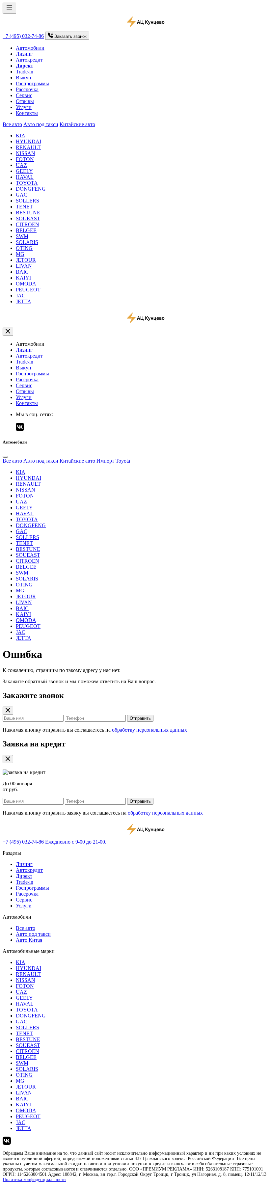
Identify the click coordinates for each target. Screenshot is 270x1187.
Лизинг (24, 54)
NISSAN (25, 153)
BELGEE (26, 230)
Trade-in (24, 71)
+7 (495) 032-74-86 (23, 36)
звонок (70, 36)
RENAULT (28, 147)
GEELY (24, 171)
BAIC (22, 272)
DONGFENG (31, 189)
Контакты (27, 113)
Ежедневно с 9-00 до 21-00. (75, 842)
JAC (20, 295)
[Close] (5, 457)
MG (20, 254)
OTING (24, 248)
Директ (24, 876)
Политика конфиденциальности (34, 1179)
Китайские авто (77, 124)
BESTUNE (28, 212)
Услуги (24, 107)
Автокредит (29, 60)
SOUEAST (28, 218)
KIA (20, 135)
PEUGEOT (28, 289)
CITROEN (27, 224)
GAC (21, 195)
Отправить (140, 718)
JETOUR (26, 260)
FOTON (25, 159)
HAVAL (25, 177)
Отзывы (25, 101)
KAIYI (23, 278)
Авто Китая (29, 940)
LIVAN (24, 266)
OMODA (26, 283)
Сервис (24, 95)
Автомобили (30, 48)
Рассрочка (27, 89)
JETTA (23, 301)
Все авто (12, 124)
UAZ (21, 165)
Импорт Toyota (113, 461)
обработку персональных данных (149, 730)
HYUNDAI (28, 141)
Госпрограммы (32, 83)
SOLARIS (27, 242)
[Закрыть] (8, 332)
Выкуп (23, 77)
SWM (22, 236)
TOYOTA (27, 183)
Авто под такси (40, 124)
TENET (24, 206)
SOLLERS (27, 200)
